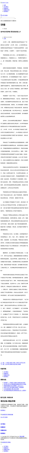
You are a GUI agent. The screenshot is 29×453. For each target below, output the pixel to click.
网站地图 (22, 436)
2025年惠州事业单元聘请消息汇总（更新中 (15, 390)
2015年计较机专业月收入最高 (13, 364)
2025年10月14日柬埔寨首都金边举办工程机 (15, 384)
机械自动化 (4, 430)
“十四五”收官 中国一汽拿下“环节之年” (15, 362)
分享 (5, 38)
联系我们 (3, 410)
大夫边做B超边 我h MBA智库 (11, 389)
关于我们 (3, 424)
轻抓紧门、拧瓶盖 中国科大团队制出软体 (14, 382)
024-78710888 (4, 15)
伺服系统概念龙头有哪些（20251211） (14, 385)
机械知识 (3, 427)
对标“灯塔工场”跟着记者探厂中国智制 (14, 387)
